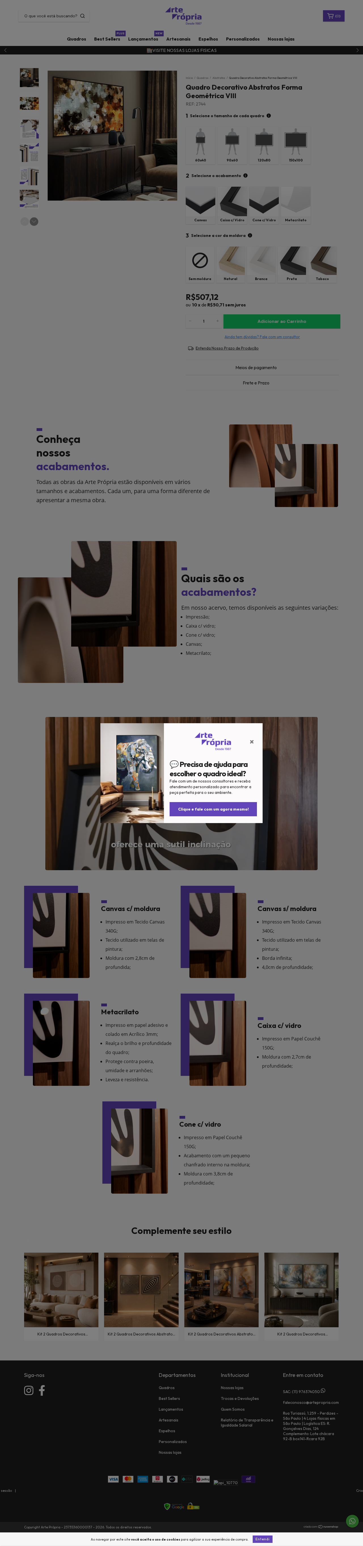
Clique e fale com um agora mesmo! (213, 809)
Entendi (263, 1539)
